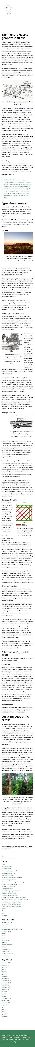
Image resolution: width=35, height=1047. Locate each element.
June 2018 (4, 994)
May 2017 (4, 1011)
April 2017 (4, 1014)
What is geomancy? (7, 866)
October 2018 (6, 985)
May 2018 (4, 996)
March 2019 (5, 976)
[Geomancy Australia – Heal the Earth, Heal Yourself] (9, 15)
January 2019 (5, 978)
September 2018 (6, 987)
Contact (4, 908)
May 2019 (4, 971)
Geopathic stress (6, 931)
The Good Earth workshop (9, 893)
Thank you (4, 915)
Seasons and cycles (7, 944)
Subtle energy (5, 951)
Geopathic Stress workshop (9, 895)
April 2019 (4, 974)
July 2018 (4, 991)
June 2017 (4, 1009)
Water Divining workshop (9, 880)
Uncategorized (6, 956)
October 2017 (6, 1000)
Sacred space (5, 940)
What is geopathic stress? (9, 873)
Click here (4, 846)
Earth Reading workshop (8, 886)
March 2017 (5, 1016)
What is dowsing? (6, 868)
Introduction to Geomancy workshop (12, 877)
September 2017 (6, 1003)
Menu (30, 3)
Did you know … (6, 924)
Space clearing (6, 949)
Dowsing (4, 927)
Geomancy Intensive (7, 888)
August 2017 (5, 1005)
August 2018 (5, 989)
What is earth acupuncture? (9, 871)
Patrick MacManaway (25, 436)
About (3, 911)
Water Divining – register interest (11, 891)
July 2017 (4, 1007)
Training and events (7, 875)
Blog (3, 913)
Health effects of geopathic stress (11, 906)
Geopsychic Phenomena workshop (11, 884)
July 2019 (4, 967)
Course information (7, 922)
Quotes (4, 936)
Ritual (3, 938)
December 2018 (6, 980)
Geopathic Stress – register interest (12, 902)
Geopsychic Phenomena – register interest (14, 897)
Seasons (4, 942)
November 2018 (6, 983)
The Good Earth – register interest (11, 904)
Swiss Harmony (25, 535)
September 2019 (6, 963)
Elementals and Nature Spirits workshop (13, 882)
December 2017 (6, 998)
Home (3, 864)
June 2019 (4, 969)
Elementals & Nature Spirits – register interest (15, 900)
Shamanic (4, 947)
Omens (4, 933)
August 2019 (5, 965)
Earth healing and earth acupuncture (12, 929)
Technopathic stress (7, 953)
